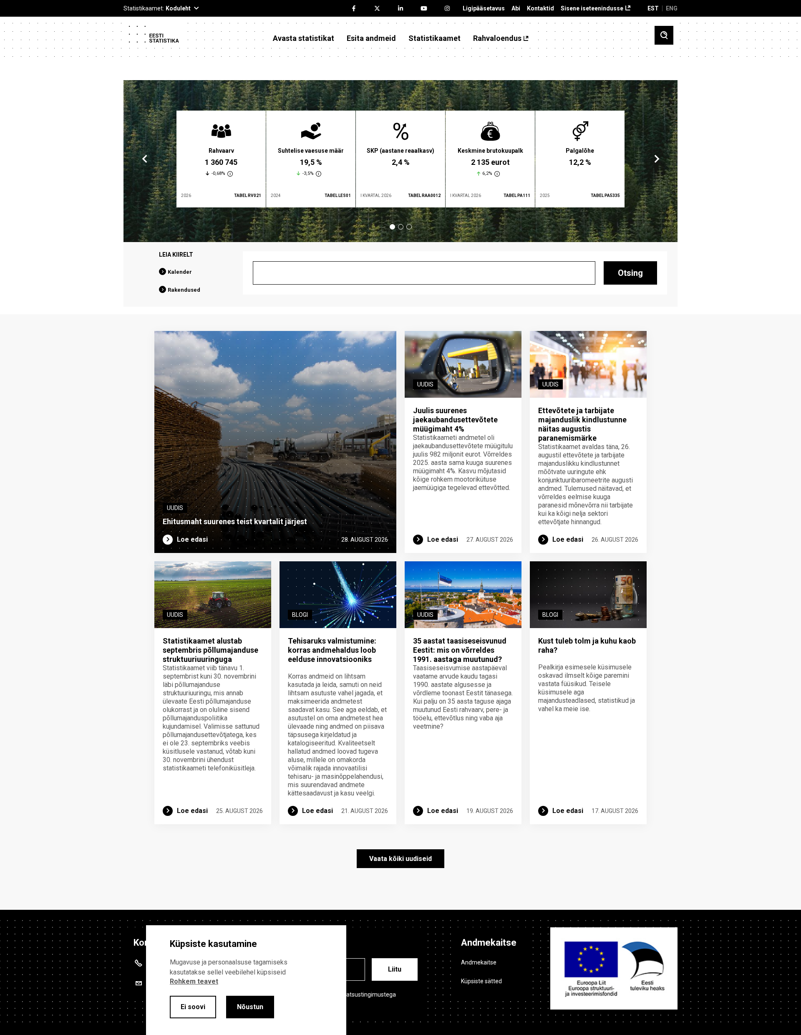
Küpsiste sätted (481, 981)
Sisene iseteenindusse (592, 8)
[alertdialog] (246, 980)
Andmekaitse (478, 962)
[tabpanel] (221, 159)
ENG (672, 8)
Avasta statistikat (303, 38)
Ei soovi (193, 1007)
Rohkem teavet (194, 981)
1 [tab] (392, 227)
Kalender (180, 272)
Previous (144, 159)
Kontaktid (540, 8)
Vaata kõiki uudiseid (400, 859)
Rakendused (184, 290)
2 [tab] (400, 227)
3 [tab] (409, 227)
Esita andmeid (371, 38)
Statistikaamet (434, 38)
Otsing (630, 273)
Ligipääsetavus (484, 8)
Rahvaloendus (497, 38)
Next (656, 159)
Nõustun (250, 1007)
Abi (515, 8)
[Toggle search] (664, 35)
